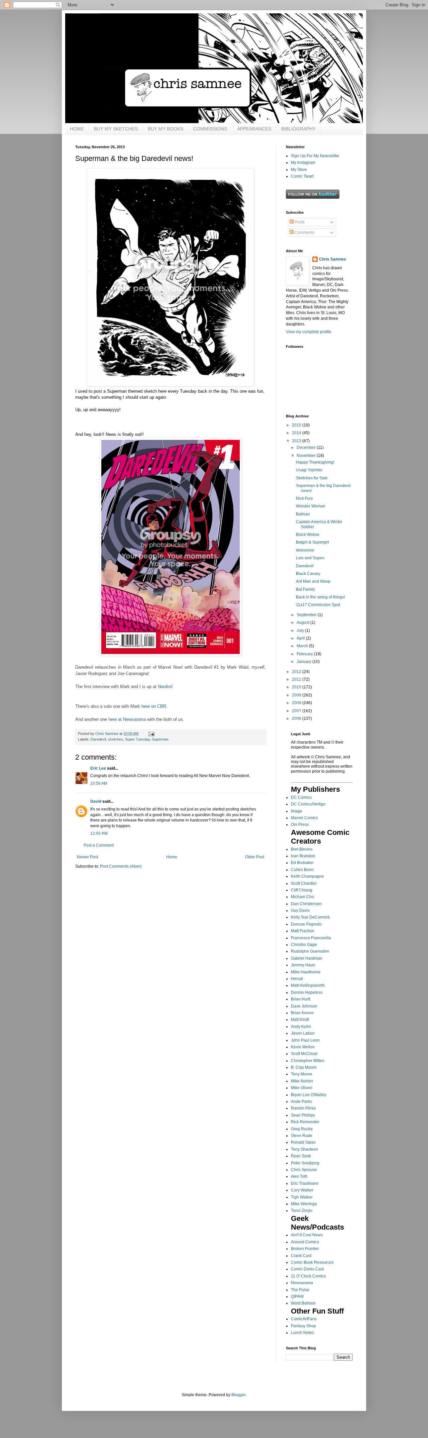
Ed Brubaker (302, 862)
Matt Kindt (300, 1019)
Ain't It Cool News (307, 1235)
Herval (297, 978)
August (303, 622)
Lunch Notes (302, 1332)
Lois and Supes (310, 558)
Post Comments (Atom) (121, 866)
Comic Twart (302, 176)
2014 (297, 432)
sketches (115, 739)
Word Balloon (303, 1303)
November (307, 455)
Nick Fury (304, 498)
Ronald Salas (303, 1142)
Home (171, 857)
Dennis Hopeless (306, 992)
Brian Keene (302, 1013)
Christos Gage (304, 944)
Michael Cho (302, 896)
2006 (297, 718)
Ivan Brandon (303, 856)
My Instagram (303, 162)
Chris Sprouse (304, 1169)
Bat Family (305, 589)
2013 (297, 441)
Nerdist (165, 686)
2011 (297, 679)
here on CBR (153, 706)
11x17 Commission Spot (318, 604)
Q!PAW (297, 1296)
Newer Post (87, 857)
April (301, 638)
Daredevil (98, 739)
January (304, 661)
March (303, 646)
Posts (299, 222)
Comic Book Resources (312, 1262)
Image (296, 811)
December (307, 447)
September (307, 614)
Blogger (238, 1395)
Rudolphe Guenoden (310, 951)
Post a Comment (99, 845)
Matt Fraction (302, 931)
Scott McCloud (304, 1053)
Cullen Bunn (302, 869)
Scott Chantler (304, 883)
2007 (297, 710)
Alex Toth (299, 1176)
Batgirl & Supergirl (312, 542)
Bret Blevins (302, 849)
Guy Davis (300, 910)
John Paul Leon (305, 1040)
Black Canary (308, 573)
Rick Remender (305, 1122)
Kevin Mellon (303, 1047)
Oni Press (300, 824)
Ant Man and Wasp (313, 581)
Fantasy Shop (303, 1326)
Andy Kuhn (301, 1026)
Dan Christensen (306, 903)
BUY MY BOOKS (165, 128)
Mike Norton (302, 1081)
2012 (297, 671)
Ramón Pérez (303, 1108)
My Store (299, 169)
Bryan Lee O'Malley (308, 1094)
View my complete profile (308, 331)
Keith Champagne (307, 876)
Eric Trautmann (305, 1183)
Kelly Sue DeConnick (310, 917)
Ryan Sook (301, 1156)
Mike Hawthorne (306, 972)
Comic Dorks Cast (307, 1269)
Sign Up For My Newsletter (315, 156)
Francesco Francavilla (311, 938)
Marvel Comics (304, 818)
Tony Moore (301, 1074)
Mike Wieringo (304, 1204)
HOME (77, 128)
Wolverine (305, 550)
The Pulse (300, 1289)
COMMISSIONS (210, 128)
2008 (297, 702)
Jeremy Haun (303, 965)
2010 (297, 687)
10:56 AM (98, 783)
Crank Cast (301, 1255)
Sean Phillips (303, 1115)
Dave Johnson (304, 1006)
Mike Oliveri (301, 1087)
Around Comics (305, 1242)
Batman (303, 514)
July (301, 630)
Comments (304, 232)
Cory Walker (302, 1190)
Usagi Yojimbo (309, 470)
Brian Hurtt (300, 999)
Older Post (254, 857)
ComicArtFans (304, 1319)
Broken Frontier (305, 1248)
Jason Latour (303, 1033)
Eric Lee (98, 768)
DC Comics (301, 797)
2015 (297, 425)
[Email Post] (151, 734)
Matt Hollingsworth (308, 985)
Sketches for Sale (312, 478)
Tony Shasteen (304, 1149)
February (305, 654)
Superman (160, 739)
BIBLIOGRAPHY (298, 128)
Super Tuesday (137, 739)
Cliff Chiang (301, 890)
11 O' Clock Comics (308, 1276)
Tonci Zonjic (302, 1210)
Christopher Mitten (307, 1060)
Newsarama (302, 1282)
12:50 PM (99, 833)
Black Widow (307, 534)
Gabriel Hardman (306, 958)
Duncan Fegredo (306, 924)
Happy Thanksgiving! (315, 462)
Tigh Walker (302, 1197)
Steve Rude (301, 1135)
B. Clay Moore (304, 1067)
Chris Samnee (332, 259)
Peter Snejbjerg (305, 1163)
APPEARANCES (254, 128)
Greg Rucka (302, 1129)
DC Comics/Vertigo (308, 804)
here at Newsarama (127, 719)
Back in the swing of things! (320, 597)
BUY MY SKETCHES (116, 128)
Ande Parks (301, 1101)
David (95, 801)
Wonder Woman (310, 506)
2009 (297, 695)
